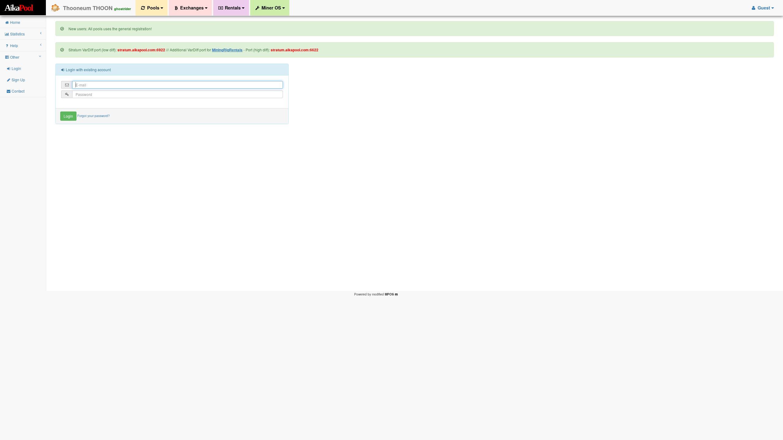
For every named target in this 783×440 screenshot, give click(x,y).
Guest (763, 8)
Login (16, 68)
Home (14, 22)
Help (13, 45)
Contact (17, 91)
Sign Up (18, 79)
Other (14, 57)
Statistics (17, 33)
